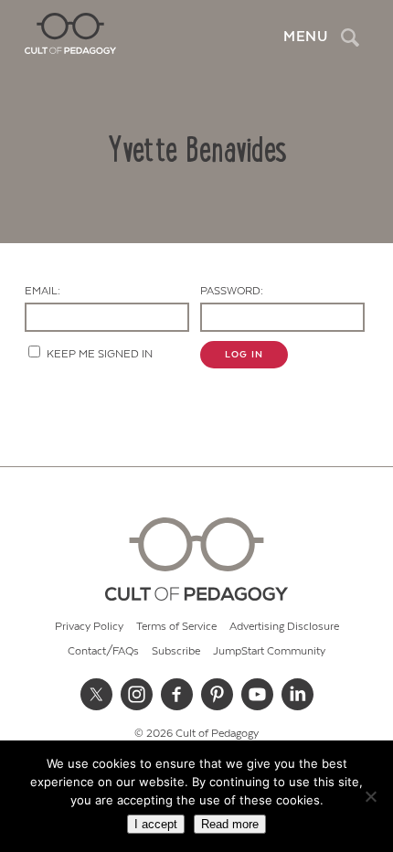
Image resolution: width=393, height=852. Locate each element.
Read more (230, 824)
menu (305, 36)
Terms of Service (176, 627)
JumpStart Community (269, 651)
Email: (42, 291)
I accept (155, 824)
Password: (231, 291)
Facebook (176, 694)
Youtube (257, 694)
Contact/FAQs (103, 651)
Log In (244, 354)
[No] (370, 796)
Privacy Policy (89, 627)
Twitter (96, 694)
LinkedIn (297, 694)
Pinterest (216, 694)
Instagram (136, 694)
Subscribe (176, 651)
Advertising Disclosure (284, 627)
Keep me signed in (100, 354)
